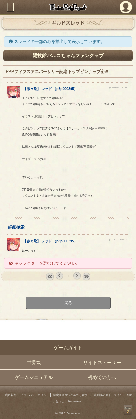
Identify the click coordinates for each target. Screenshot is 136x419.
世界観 (34, 362)
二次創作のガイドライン (106, 395)
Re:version (75, 401)
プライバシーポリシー (35, 395)
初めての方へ (102, 377)
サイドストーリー (102, 362)
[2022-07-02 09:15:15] (118, 240)
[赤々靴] (13, 97)
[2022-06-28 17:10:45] (118, 87)
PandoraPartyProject (68, 7)
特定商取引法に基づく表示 (70, 395)
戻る (68, 302)
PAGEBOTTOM (128, 410)
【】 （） (50, 89)
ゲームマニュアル (34, 377)
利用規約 (10, 395)
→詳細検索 (14, 227)
